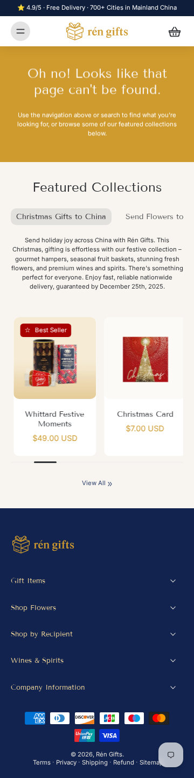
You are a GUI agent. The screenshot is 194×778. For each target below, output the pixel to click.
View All (94, 483)
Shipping (95, 762)
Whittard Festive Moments (52, 419)
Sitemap (151, 762)
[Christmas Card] (142, 358)
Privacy (66, 762)
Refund (123, 762)
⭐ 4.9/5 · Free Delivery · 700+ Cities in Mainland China (97, 7)
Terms (42, 762)
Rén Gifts (109, 754)
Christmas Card (142, 414)
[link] (110, 484)
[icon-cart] (171, 31)
